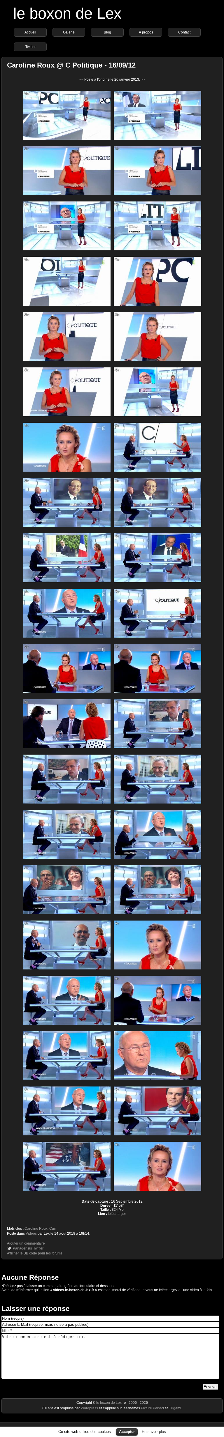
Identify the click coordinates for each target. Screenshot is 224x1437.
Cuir (52, 1229)
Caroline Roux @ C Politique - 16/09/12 (71, 65)
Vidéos (31, 1233)
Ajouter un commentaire (26, 1243)
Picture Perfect (152, 1408)
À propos (146, 32)
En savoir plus (154, 1431)
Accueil (30, 32)
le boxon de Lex (67, 13)
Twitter (30, 47)
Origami (175, 1408)
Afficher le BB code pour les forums (34, 1253)
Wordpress (90, 1408)
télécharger (117, 1214)
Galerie (69, 32)
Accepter (127, 1431)
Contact (184, 32)
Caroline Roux (36, 1229)
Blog (107, 32)
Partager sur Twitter (28, 1248)
